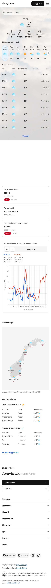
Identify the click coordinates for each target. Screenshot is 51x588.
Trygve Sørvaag (21, 565)
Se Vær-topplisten (10, 452)
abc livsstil (24, 555)
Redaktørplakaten (34, 573)
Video (5, 544)
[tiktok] (38, 555)
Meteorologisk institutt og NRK (28, 392)
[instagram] (32, 555)
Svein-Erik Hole (21, 568)
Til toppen (7, 468)
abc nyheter (10, 555)
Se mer (25, 136)
